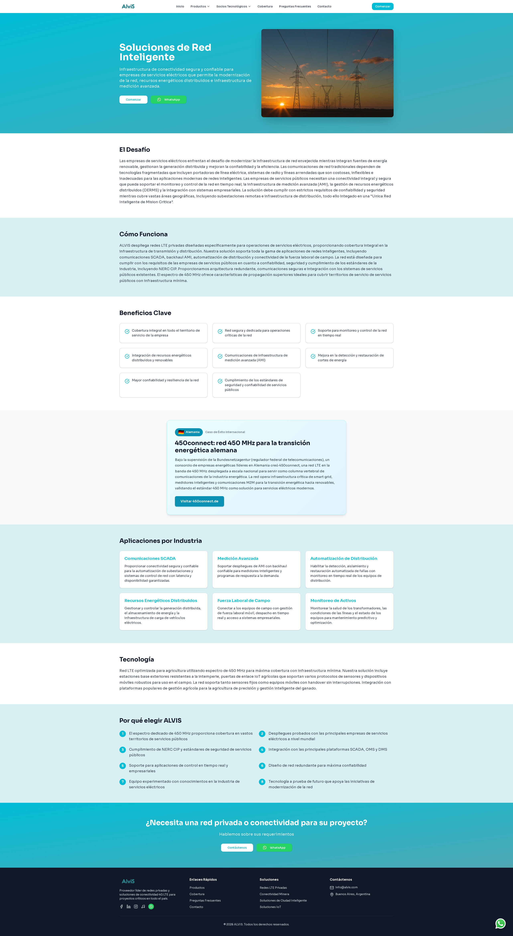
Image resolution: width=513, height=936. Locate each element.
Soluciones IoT (270, 907)
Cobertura (265, 6)
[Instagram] (136, 907)
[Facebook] (121, 907)
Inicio (180, 6)
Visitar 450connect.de (199, 501)
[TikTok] (143, 907)
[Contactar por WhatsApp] (501, 924)
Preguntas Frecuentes (295, 6)
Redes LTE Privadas (273, 888)
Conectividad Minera (274, 894)
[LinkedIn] (129, 907)
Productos (197, 888)
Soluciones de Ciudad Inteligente (283, 900)
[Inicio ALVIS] (127, 6)
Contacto (324, 6)
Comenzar (382, 6)
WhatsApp (172, 99)
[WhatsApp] (151, 906)
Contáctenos (237, 847)
